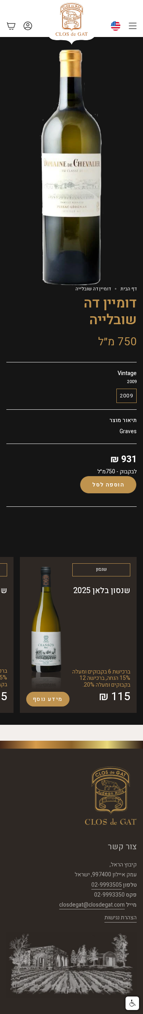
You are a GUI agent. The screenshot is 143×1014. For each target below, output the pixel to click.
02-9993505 (106, 885)
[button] (132, 1003)
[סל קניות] (11, 26)
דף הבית (128, 288)
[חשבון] (28, 26)
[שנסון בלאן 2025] (46, 626)
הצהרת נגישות (120, 917)
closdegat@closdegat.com (92, 905)
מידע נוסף (48, 699)
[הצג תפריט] (133, 26)
